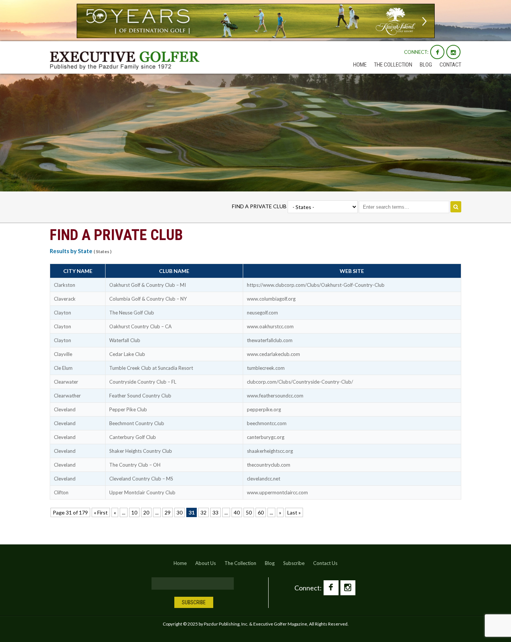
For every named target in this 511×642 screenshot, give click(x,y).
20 (146, 512)
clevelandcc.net (263, 479)
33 (215, 512)
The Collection (393, 64)
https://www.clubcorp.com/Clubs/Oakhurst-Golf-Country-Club (316, 285)
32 (203, 512)
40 (237, 512)
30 (180, 512)
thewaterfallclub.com (270, 340)
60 (261, 512)
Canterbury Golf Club (132, 437)
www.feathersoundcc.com (275, 396)
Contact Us (325, 563)
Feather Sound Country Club (140, 396)
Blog (426, 64)
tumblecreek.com (266, 368)
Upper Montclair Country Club (142, 492)
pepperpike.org (264, 409)
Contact (450, 64)
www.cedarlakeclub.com (273, 354)
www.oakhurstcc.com (270, 326)
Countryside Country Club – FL (142, 382)
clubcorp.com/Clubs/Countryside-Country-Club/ (300, 382)
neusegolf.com (262, 313)
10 (134, 512)
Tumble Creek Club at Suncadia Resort (151, 368)
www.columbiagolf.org (271, 299)
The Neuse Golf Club (131, 313)
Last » (294, 512)
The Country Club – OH (134, 465)
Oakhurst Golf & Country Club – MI (147, 285)
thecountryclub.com (268, 465)
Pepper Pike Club (128, 409)
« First (101, 512)
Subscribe (294, 563)
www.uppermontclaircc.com (277, 492)
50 (249, 512)
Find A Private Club (259, 206)
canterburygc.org (265, 437)
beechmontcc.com (267, 423)
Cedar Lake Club (127, 354)
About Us (205, 563)
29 (168, 512)
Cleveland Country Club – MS (141, 479)
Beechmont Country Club (136, 423)
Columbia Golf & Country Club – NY (148, 299)
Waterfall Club (124, 340)
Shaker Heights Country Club (140, 451)
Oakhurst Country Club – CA (140, 326)
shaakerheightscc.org (270, 451)
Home (360, 64)
